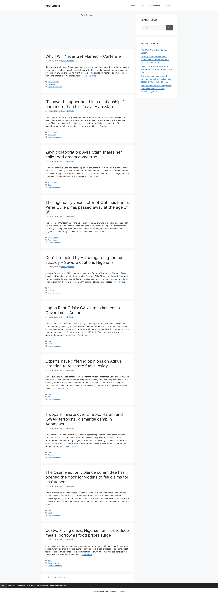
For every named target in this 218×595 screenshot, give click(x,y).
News (142, 6)
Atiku (50, 397)
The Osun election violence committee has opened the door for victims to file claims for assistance (86, 477)
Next (61, 577)
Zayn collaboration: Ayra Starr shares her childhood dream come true (83, 154)
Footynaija (52, 5)
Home (132, 6)
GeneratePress (121, 591)
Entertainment (154, 6)
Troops (50, 455)
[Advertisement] (87, 32)
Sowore (51, 290)
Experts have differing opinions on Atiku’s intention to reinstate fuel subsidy (83, 363)
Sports (167, 6)
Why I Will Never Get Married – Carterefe (83, 56)
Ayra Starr (52, 135)
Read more (91, 76)
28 (55, 577)
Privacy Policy (42, 586)
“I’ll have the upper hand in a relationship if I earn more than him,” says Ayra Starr (85, 104)
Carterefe (51, 84)
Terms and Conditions (58, 586)
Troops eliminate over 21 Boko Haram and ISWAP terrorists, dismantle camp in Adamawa (84, 419)
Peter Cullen (52, 240)
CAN (50, 343)
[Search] (169, 27)
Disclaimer (31, 586)
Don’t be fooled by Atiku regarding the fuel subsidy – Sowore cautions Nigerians (84, 260)
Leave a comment (55, 87)
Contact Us (21, 586)
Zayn (50, 185)
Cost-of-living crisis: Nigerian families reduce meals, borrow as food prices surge (87, 532)
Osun (50, 513)
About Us (11, 586)
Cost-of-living (53, 563)
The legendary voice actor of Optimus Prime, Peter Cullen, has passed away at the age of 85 (87, 207)
